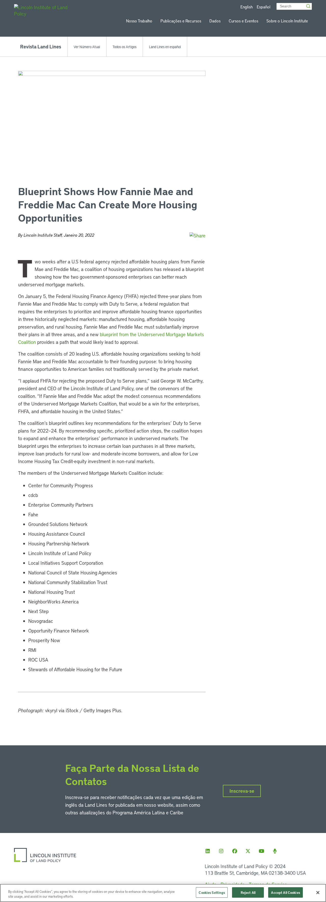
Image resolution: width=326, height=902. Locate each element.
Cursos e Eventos (243, 20)
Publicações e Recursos (180, 20)
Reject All (248, 892)
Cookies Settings (212, 892)
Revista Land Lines (40, 46)
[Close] (317, 892)
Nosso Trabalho (139, 20)
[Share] (197, 235)
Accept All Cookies (285, 892)
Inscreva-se (241, 791)
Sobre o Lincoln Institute (287, 20)
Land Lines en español (165, 46)
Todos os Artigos (125, 46)
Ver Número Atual (87, 46)
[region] (163, 893)
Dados (215, 20)
